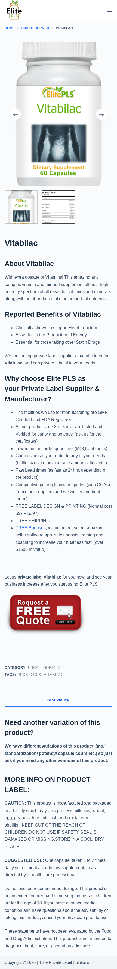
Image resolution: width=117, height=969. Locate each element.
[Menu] (109, 9)
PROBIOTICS (29, 675)
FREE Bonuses (31, 528)
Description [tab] (58, 700)
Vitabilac (54, 675)
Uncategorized (44, 668)
